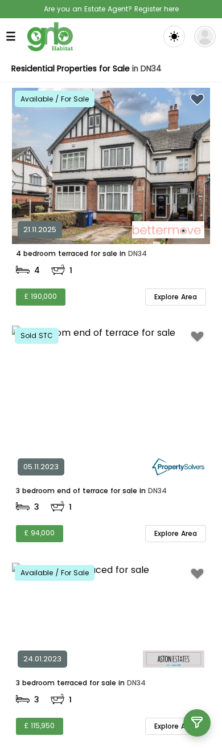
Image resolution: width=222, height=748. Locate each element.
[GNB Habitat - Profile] (205, 36)
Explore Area (175, 297)
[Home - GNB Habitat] (50, 36)
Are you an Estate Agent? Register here (111, 9)
